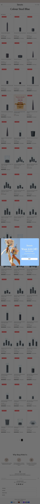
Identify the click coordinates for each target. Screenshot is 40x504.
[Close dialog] (38, 238)
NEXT (29, 258)
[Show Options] (36, 256)
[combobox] (29, 256)
